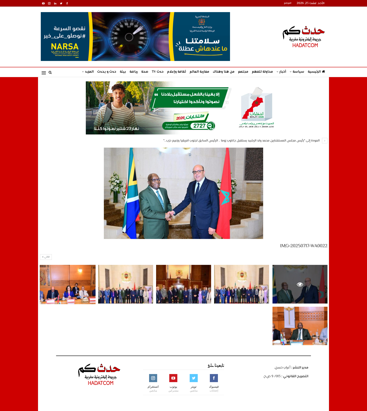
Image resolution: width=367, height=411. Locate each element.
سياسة (298, 72)
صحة (144, 72)
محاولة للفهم (262, 72)
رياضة (134, 72)
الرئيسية (314, 72)
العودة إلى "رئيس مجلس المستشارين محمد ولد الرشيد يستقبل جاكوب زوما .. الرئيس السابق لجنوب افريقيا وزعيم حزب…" (241, 140)
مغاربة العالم (199, 72)
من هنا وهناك (223, 72)
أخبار (282, 72)
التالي (47, 257)
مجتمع (243, 72)
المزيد (89, 72)
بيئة (123, 72)
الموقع (287, 3)
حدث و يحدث (106, 72)
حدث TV (158, 72)
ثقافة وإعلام (176, 72)
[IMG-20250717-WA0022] (241, 284)
